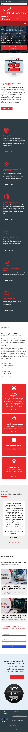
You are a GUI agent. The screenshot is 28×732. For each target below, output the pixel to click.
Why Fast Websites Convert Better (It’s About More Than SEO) (14, 616)
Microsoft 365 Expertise (11, 202)
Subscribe (14, 646)
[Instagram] (2, 721)
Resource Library (4, 729)
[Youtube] (4, 721)
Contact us (17, 17)
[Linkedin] (7, 719)
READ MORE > (14, 410)
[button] (25, 23)
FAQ (11, 729)
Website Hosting (9, 298)
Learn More (8, 151)
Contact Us (6, 108)
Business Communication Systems (11, 269)
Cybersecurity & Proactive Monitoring (12, 169)
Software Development (11, 237)
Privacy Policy (16, 729)
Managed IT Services (10, 136)
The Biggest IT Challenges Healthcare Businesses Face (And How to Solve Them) (13, 588)
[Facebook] (2, 719)
